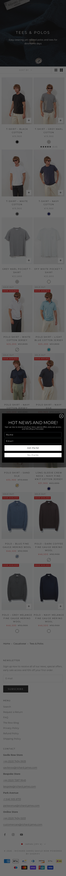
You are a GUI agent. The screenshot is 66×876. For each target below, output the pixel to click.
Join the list (33, 448)
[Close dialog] (61, 416)
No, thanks (33, 455)
